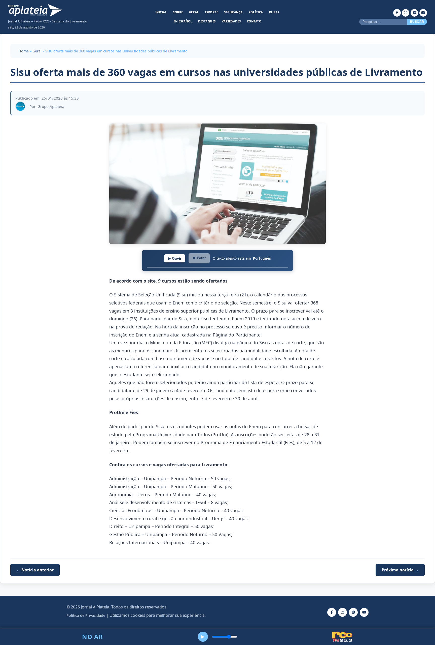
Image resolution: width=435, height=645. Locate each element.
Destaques (207, 21)
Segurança (233, 12)
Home (23, 51)
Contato (254, 21)
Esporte (211, 12)
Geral (194, 12)
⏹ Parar (199, 258)
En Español (183, 21)
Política (256, 12)
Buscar (417, 21)
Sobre (178, 12)
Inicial (161, 12)
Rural (274, 12)
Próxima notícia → (400, 570)
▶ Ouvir (174, 258)
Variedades (231, 21)
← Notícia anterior (35, 570)
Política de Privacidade (85, 615)
